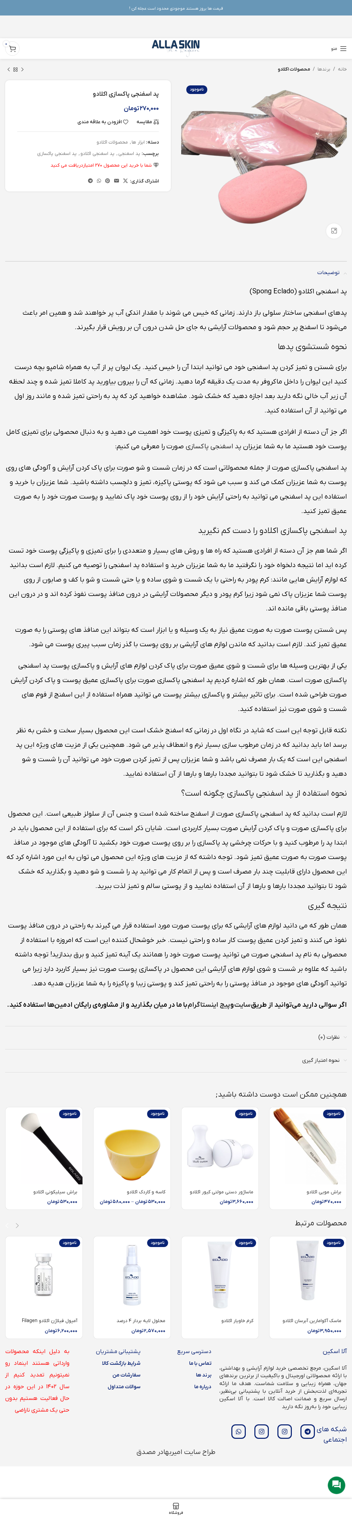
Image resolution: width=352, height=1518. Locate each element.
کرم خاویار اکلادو (237, 1321)
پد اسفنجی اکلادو (97, 153)
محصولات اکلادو (294, 69)
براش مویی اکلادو (324, 1192)
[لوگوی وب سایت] (176, 48)
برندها (324, 69)
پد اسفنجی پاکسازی (57, 153)
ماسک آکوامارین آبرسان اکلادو (312, 1321)
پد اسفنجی (129, 153)
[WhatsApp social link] (99, 181)
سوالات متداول (124, 1386)
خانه (342, 69)
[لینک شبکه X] (125, 181)
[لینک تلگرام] (90, 181)
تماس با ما (200, 1363)
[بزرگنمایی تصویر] (334, 231)
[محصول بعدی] (8, 69)
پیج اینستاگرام (209, 1005)
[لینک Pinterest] (107, 181)
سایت (242, 1005)
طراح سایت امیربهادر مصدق (176, 1452)
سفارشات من (126, 1375)
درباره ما (202, 1386)
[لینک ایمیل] (116, 181)
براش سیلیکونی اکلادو (55, 1192)
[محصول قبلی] (22, 69)
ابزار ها (138, 142)
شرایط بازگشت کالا (121, 1363)
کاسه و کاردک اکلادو (146, 1192)
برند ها (203, 1375)
